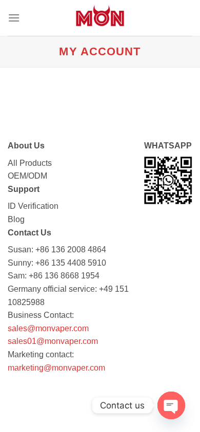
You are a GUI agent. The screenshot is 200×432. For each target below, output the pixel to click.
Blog (16, 219)
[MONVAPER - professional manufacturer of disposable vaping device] (100, 18)
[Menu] (14, 17)
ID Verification (33, 206)
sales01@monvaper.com (53, 341)
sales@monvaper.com (48, 328)
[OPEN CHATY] (171, 405)
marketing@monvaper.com (56, 367)
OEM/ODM (27, 175)
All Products (30, 163)
